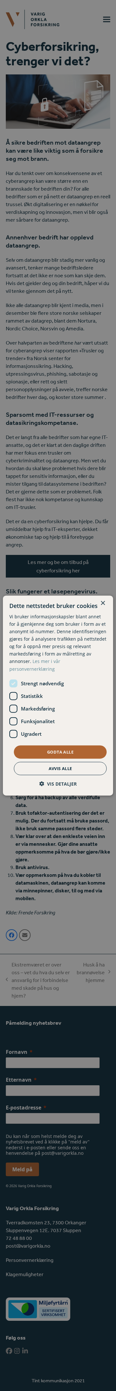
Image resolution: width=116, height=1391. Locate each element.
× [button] (102, 603)
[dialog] (58, 695)
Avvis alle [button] (60, 768)
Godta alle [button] (60, 752)
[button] (58, 784)
